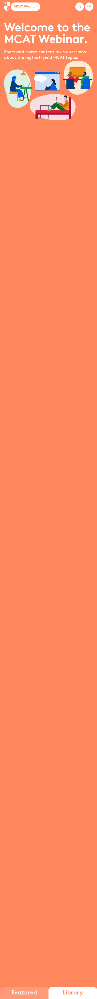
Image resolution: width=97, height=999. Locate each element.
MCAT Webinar (25, 6)
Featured (24, 993)
